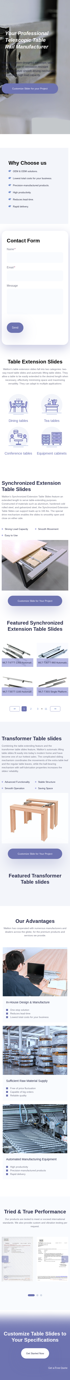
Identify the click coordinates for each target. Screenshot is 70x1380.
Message (12, 285)
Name (11, 249)
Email (11, 267)
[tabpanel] (17, 1259)
